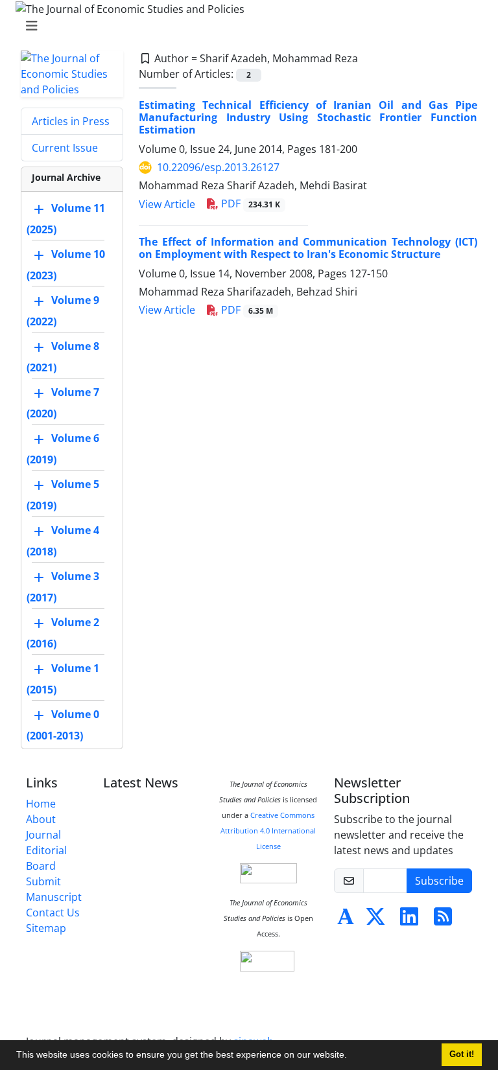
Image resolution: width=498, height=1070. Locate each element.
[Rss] (442, 920)
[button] (351, 1056)
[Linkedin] (409, 920)
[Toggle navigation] (245, 26)
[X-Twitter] (375, 920)
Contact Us (53, 912)
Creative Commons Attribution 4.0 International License (268, 831)
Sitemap (46, 928)
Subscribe (439, 881)
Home (41, 804)
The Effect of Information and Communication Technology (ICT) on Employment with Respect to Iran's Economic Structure (308, 248)
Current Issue (65, 148)
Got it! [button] (461, 1054)
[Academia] (345, 920)
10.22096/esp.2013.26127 (218, 167)
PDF (249, 203)
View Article (167, 204)
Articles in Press (71, 121)
